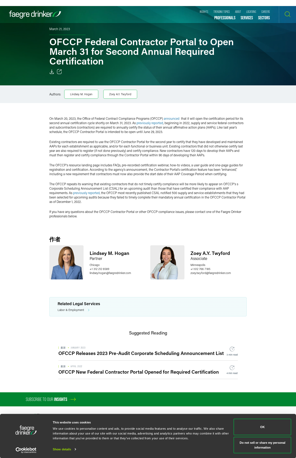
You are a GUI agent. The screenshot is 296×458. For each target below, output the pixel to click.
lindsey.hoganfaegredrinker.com (110, 273)
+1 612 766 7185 (200, 269)
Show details (62, 449)
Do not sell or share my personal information (262, 445)
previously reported (150, 123)
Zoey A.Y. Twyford (120, 94)
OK (262, 427)
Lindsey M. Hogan (81, 94)
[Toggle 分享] (59, 72)
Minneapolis (197, 265)
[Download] (52, 72)
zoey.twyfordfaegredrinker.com (210, 273)
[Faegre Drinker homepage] (35, 14)
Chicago (95, 265)
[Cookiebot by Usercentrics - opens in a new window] (26, 450)
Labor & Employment (71, 310)
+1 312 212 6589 (99, 269)
